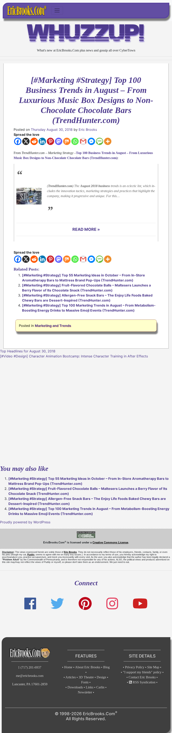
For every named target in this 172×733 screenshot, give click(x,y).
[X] (26, 141)
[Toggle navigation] (57, 10)
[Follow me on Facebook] (30, 603)
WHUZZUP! (86, 34)
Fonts (85, 682)
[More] (107, 141)
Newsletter (85, 692)
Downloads (75, 687)
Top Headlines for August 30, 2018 (27, 351)
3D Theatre (86, 677)
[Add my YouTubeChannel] (140, 603)
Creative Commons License (110, 542)
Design (101, 677)
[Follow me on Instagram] (112, 603)
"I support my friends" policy (142, 672)
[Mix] (66, 141)
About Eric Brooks (87, 667)
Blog (106, 667)
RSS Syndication (143, 682)
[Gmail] (83, 141)
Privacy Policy (134, 667)
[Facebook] (17, 141)
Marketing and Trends (53, 325)
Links (89, 687)
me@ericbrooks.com (29, 676)
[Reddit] (34, 141)
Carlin (100, 687)
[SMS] (99, 141)
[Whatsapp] (75, 141)
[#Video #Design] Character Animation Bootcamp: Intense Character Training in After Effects (74, 356)
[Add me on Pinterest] (85, 603)
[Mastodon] (58, 141)
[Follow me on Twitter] (57, 603)
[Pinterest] (50, 141)
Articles (70, 677)
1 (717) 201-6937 (29, 667)
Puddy (30, 554)
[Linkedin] (42, 141)
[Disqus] (86, 411)
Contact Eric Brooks (142, 677)
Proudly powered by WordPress (25, 522)
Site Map (153, 667)
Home (68, 667)
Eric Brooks (88, 129)
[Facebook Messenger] (91, 141)
